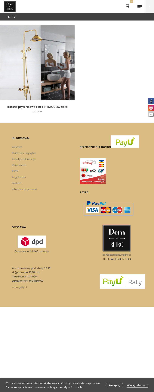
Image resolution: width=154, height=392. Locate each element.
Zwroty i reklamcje (24, 159)
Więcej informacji (137, 385)
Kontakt (17, 147)
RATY (15, 171)
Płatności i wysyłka (24, 153)
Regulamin (19, 177)
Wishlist (17, 183)
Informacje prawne (24, 189)
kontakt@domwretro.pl (117, 255)
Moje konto (19, 165)
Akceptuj (114, 385)
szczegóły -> (19, 287)
